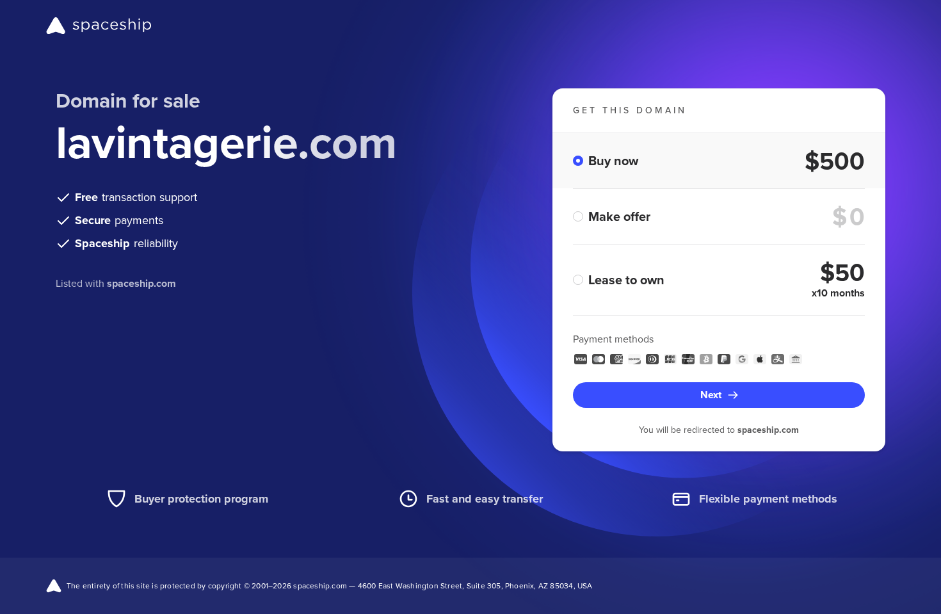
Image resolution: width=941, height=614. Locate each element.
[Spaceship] (99, 26)
